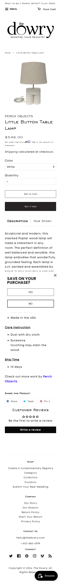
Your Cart (49, 9)
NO (31, 304)
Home (8, 53)
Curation (30, 482)
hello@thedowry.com (30, 537)
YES (30, 292)
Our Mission (30, 507)
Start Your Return (30, 516)
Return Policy (30, 512)
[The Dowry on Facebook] (19, 556)
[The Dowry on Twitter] (11, 556)
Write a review (30, 429)
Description (17, 221)
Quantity (12, 175)
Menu (13, 9)
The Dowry (40, 568)
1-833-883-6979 (30, 543)
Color (9, 160)
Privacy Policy (30, 521)
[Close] (55, 275)
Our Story (43, 221)
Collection (31, 477)
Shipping (11, 152)
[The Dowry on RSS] (50, 556)
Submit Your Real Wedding (30, 486)
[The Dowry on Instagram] (34, 556)
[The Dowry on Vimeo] (42, 556)
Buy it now (30, 206)
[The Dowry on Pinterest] (27, 556)
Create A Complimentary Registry (30, 468)
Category (30, 472)
